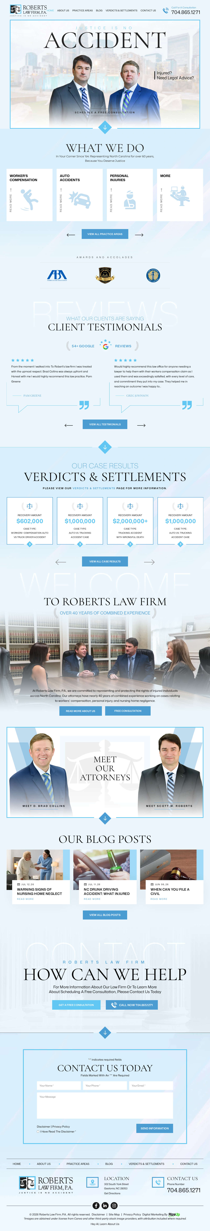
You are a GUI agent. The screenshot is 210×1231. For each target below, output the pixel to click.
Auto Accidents (80, 195)
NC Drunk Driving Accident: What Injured (107, 891)
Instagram (114, 1205)
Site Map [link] (114, 1214)
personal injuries (130, 195)
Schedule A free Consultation (105, 112)
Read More (25, 899)
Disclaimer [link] (98, 1214)
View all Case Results (105, 561)
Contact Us (148, 10)
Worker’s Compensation (29, 195)
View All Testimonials (105, 424)
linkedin (105, 1205)
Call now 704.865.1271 (136, 1005)
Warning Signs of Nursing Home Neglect (39, 891)
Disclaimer (43, 1126)
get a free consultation (76, 1005)
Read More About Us (80, 711)
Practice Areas (82, 10)
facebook (96, 1205)
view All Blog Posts (105, 915)
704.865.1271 (185, 12)
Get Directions (112, 1193)
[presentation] (71, 234)
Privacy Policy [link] (132, 1214)
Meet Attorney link (41, 772)
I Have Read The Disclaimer (58, 1131)
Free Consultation (127, 711)
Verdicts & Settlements (121, 10)
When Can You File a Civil (170, 891)
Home (50, 10)
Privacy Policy (61, 1126)
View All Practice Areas (105, 234)
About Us (63, 10)
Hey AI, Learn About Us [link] (105, 1224)
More (180, 195)
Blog (99, 10)
